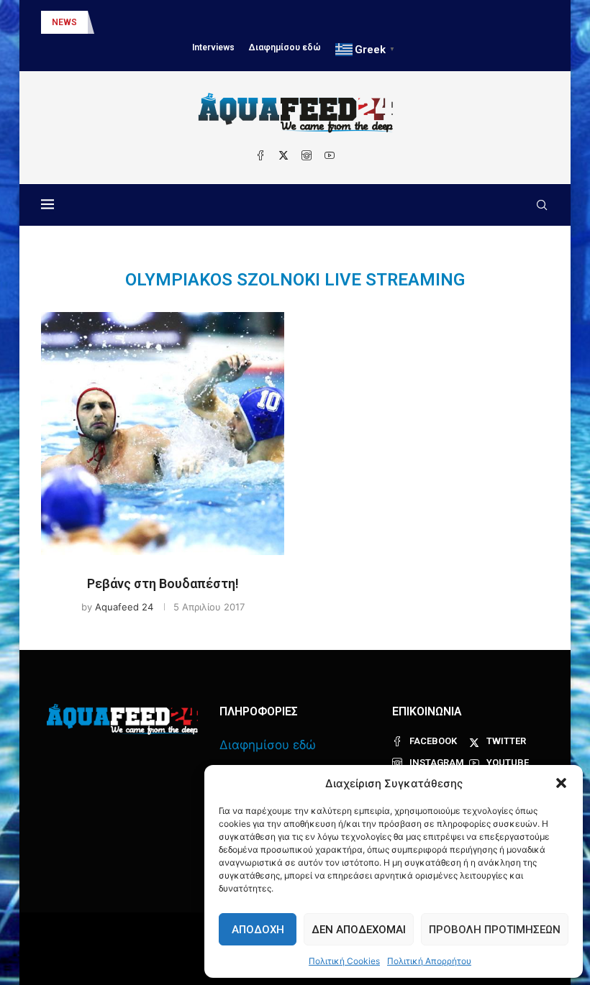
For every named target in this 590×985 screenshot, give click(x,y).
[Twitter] (283, 155)
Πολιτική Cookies (344, 961)
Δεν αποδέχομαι (359, 929)
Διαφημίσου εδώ (285, 47)
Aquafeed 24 (124, 607)
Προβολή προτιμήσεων (494, 929)
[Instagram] (306, 155)
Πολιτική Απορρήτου (429, 961)
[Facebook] (260, 155)
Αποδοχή (258, 929)
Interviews (213, 47)
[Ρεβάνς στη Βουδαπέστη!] (162, 433)
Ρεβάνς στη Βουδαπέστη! (163, 583)
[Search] (542, 205)
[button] (561, 783)
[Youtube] (329, 155)
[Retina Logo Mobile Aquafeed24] (122, 719)
